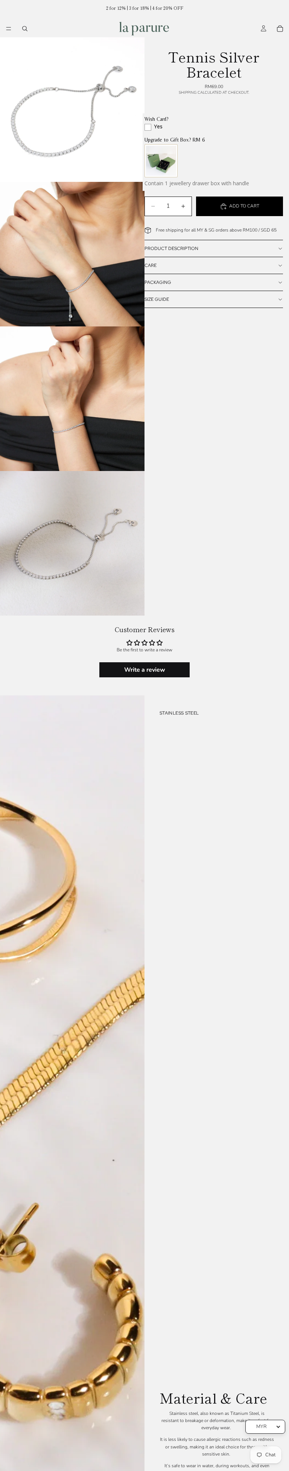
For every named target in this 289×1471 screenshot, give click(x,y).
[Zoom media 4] (72, 543)
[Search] (25, 28)
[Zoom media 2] (72, 254)
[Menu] (8, 28)
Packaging (157, 282)
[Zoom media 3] (72, 398)
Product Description (171, 248)
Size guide (156, 299)
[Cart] (280, 28)
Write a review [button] (144, 670)
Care (150, 265)
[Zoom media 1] (72, 109)
